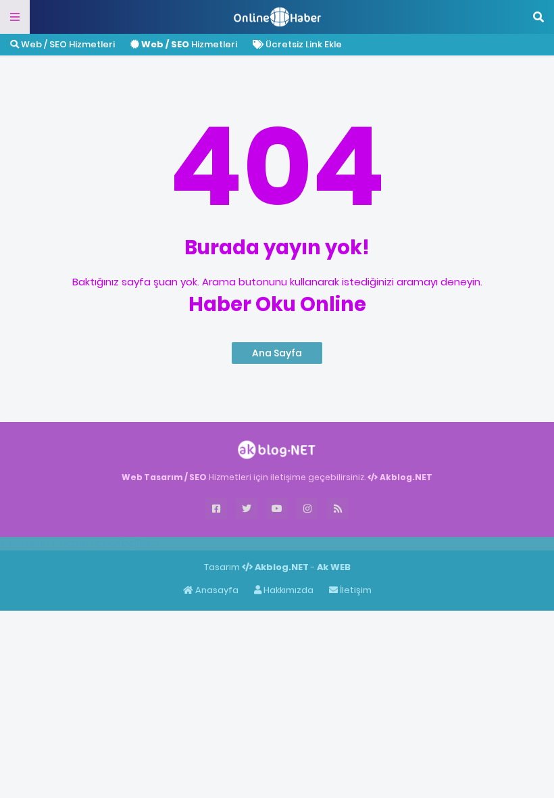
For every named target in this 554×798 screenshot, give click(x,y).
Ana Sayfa (277, 353)
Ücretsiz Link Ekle (302, 44)
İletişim (355, 590)
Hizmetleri (189, 44)
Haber (74, 543)
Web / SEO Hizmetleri (67, 44)
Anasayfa (215, 590)
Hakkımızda (287, 590)
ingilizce (140, 543)
